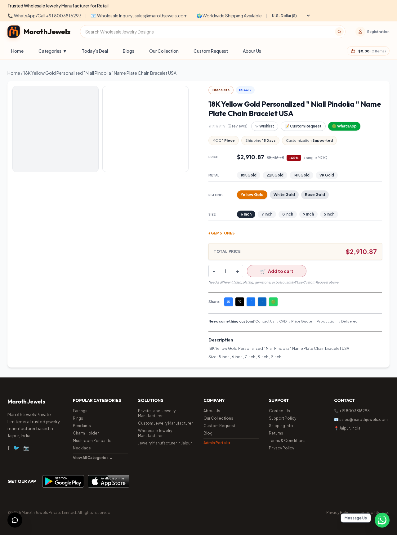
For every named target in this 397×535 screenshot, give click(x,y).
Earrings (80, 410)
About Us (252, 51)
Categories (52, 51)
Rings (78, 418)
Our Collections (218, 418)
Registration (378, 31)
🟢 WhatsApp (344, 126)
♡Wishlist (264, 126)
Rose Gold (315, 194)
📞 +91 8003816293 (352, 410)
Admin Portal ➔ (216, 442)
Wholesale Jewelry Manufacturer (155, 433)
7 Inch (266, 214)
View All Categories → (93, 457)
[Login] (360, 32)
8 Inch (287, 214)
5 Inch (329, 214)
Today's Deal (95, 51)
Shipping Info (281, 425)
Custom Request (211, 51)
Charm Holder (86, 433)
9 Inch (308, 214)
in (262, 301)
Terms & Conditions (287, 440)
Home (17, 51)
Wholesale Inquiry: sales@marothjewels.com (139, 15)
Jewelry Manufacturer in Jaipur (165, 443)
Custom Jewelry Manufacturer (165, 423)
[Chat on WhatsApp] (382, 520)
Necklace (82, 448)
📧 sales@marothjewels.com (361, 419)
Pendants (82, 425)
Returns (276, 433)
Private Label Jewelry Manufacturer (157, 413)
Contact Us (279, 410)
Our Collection (164, 51)
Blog (207, 433)
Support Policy (282, 418)
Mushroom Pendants (92, 440)
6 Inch (246, 214)
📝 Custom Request (303, 126)
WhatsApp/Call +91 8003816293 (44, 15)
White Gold (284, 194)
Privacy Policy (281, 448)
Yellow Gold (252, 194)
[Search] (339, 31)
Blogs (128, 51)
